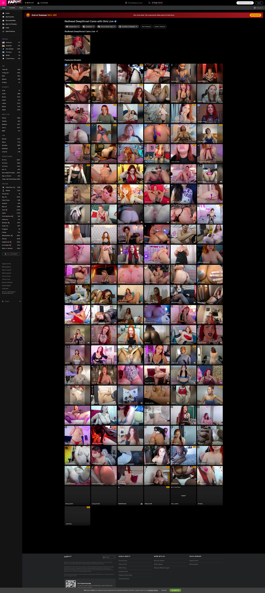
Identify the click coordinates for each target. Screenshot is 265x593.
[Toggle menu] (3, 3)
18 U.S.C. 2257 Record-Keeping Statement (9, 292)
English (107, 557)
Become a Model (7, 282)
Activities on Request (128, 26)
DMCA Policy (122, 568)
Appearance (73, 26)
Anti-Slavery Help (124, 579)
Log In (259, 3)
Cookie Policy (153, 590)
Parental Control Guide (125, 575)
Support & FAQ (6, 264)
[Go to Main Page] (15, 3)
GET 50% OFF (255, 15)
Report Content (6, 270)
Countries (89, 26)
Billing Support (6, 267)
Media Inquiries (6, 273)
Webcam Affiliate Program (162, 568)
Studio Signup (6, 285)
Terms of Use (6, 279)
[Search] (149, 2)
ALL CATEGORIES (12, 254)
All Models (5, 288)
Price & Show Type (107, 26)
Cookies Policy (123, 571)
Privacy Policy (6, 276)
